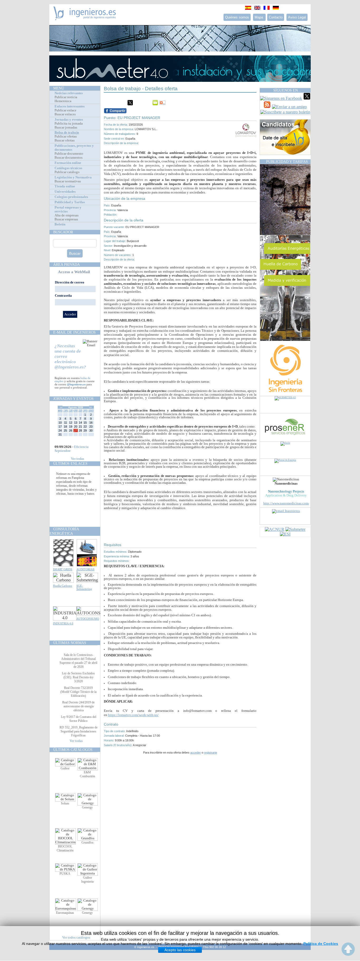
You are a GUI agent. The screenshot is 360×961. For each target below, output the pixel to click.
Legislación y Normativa (73, 177)
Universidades (65, 191)
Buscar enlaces (65, 114)
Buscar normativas (68, 181)
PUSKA (65, 873)
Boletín (60, 224)
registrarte (210, 752)
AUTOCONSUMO (87, 618)
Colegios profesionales (71, 197)
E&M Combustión (87, 774)
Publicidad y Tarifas (70, 202)
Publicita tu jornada (69, 123)
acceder (195, 752)
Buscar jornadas (66, 127)
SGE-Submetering (84, 587)
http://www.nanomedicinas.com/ (286, 503)
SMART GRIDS (62, 569)
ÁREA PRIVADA (66, 264)
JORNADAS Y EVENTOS (73, 398)
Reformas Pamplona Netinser (74, 477)
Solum (65, 803)
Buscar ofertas (65, 140)
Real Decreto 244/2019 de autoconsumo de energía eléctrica (78, 706)
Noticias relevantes (69, 93)
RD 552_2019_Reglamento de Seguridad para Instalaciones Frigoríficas (79, 731)
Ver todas (77, 459)
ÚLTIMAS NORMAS (69, 643)
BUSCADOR (63, 232)
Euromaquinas (65, 913)
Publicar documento (69, 153)
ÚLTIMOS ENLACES (70, 463)
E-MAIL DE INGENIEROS (74, 332)
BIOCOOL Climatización (65, 848)
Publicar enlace (65, 110)
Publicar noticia (66, 97)
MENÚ (58, 88)
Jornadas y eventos (69, 119)
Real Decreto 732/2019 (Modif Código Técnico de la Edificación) (78, 692)
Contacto (276, 17)
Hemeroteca (63, 101)
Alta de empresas (67, 215)
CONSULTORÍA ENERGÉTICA (64, 531)
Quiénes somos (237, 17)
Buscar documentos (68, 157)
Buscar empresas (66, 219)
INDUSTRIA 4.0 (63, 623)
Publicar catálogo (67, 172)
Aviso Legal (297, 17)
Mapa (259, 17)
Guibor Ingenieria (87, 879)
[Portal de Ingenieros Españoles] (84, 19)
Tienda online (65, 186)
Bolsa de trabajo (67, 132)
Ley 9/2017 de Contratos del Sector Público (78, 719)
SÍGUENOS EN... (287, 90)
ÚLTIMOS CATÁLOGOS (73, 749)
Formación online (68, 163)
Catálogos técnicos (68, 168)
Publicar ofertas (66, 136)
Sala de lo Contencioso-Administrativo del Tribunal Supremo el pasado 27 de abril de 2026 (78, 661)
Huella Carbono (62, 585)
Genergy (87, 807)
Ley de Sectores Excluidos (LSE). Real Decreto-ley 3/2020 (78, 677)
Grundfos (87, 842)
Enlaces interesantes (70, 106)
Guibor (65, 768)
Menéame (114, 102)
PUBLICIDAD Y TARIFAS (287, 161)
